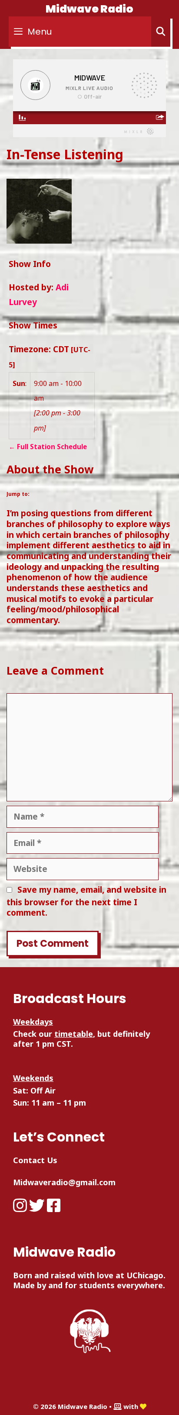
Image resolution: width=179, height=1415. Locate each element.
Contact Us (35, 1160)
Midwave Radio (89, 8)
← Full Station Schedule (48, 446)
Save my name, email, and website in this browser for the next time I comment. (86, 901)
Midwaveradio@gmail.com (64, 1182)
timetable (73, 1034)
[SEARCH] (160, 31)
